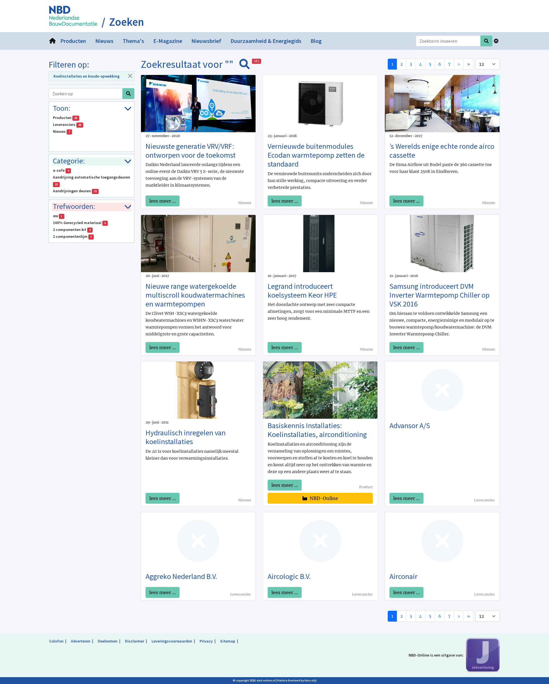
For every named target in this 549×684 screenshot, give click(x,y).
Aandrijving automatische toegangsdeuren (92, 180)
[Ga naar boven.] (496, 41)
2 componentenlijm (72, 236)
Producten (65, 117)
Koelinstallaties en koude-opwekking (86, 76)
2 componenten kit (72, 229)
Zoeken (126, 22)
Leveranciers (67, 124)
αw (57, 215)
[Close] (130, 76)
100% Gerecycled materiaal (79, 222)
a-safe (61, 170)
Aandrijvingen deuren (75, 190)
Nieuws (61, 131)
